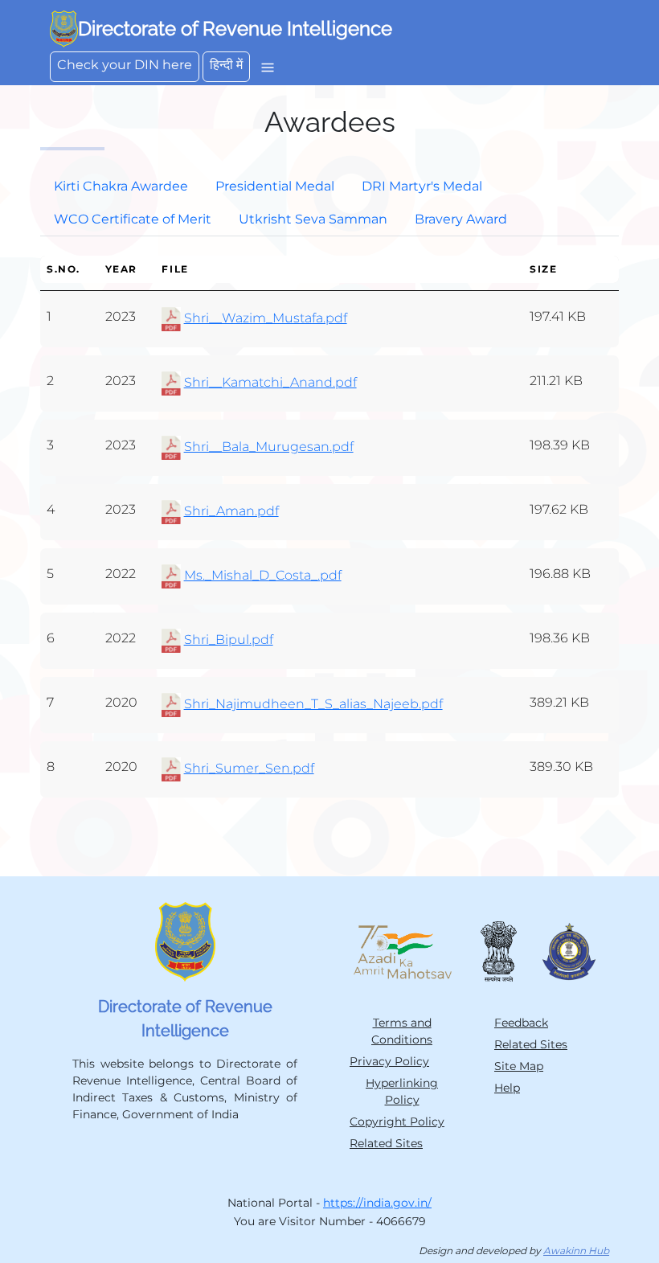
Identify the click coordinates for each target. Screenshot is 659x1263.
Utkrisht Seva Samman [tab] (313, 219)
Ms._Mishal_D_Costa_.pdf (263, 575)
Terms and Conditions (401, 1031)
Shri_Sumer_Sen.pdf (249, 768)
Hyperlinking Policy (402, 1091)
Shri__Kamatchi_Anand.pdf (270, 382)
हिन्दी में (226, 64)
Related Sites (386, 1143)
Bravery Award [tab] (461, 219)
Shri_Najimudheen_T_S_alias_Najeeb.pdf (313, 703)
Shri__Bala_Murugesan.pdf (269, 446)
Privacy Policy (389, 1061)
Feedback (521, 1022)
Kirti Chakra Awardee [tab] (121, 186)
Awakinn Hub (576, 1251)
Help (507, 1088)
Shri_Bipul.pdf (228, 639)
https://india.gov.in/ (377, 1202)
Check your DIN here (124, 64)
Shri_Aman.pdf (231, 511)
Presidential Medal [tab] (274, 186)
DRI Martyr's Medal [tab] (422, 186)
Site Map (518, 1066)
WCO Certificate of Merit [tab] (132, 219)
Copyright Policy (397, 1121)
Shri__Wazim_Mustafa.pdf (265, 318)
